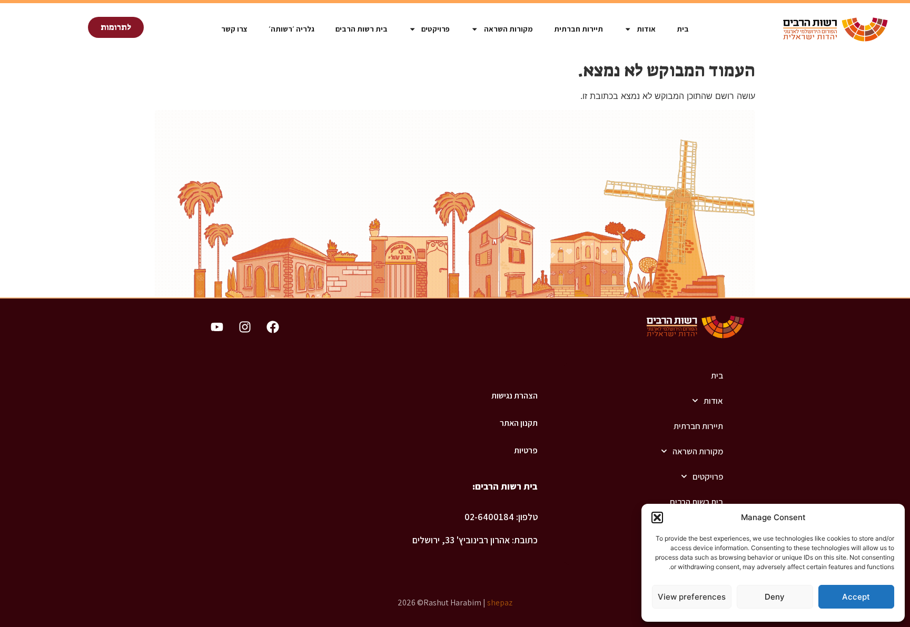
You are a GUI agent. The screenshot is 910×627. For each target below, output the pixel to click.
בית (683, 29)
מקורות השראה (508, 29)
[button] (657, 517)
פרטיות (525, 450)
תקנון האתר (518, 423)
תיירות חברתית (578, 29)
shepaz (499, 602)
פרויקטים (435, 29)
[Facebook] (272, 327)
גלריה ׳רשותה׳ (291, 29)
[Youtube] (217, 327)
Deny (775, 597)
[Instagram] (245, 327)
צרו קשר (234, 29)
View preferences (692, 597)
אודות (646, 29)
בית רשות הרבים (361, 29)
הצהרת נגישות (514, 395)
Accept (856, 597)
